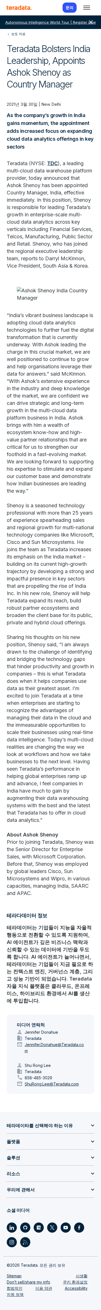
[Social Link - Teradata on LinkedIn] (12, 1227)
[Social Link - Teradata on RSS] (25, 1242)
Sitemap (14, 1275)
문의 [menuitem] (70, 7)
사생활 (82, 1275)
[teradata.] (19, 7)
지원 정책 (15, 1294)
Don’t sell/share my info (28, 1282)
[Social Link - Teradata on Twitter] (52, 1227)
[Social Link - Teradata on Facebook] (79, 1227)
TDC (52, 163)
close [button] (91, 22)
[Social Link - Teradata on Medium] (39, 1227)
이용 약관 (43, 1288)
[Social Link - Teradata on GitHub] (25, 1227)
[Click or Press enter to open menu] (86, 7)
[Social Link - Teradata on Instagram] (12, 1242)
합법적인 (14, 1288)
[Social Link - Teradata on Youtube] (66, 1227)
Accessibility (76, 1288)
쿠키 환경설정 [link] (75, 1282)
